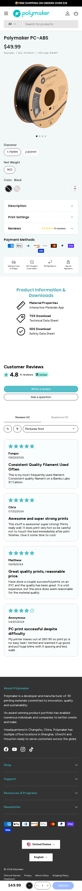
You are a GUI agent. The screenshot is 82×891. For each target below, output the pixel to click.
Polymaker (9, 53)
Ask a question (41, 397)
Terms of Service (12, 875)
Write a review (41, 389)
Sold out (63, 885)
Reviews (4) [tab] (22, 417)
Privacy (27, 875)
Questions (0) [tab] (59, 417)
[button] (76, 13)
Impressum (9, 879)
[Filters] (17, 428)
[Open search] (8, 428)
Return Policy (42, 875)
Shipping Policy (60, 875)
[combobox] (41, 24)
